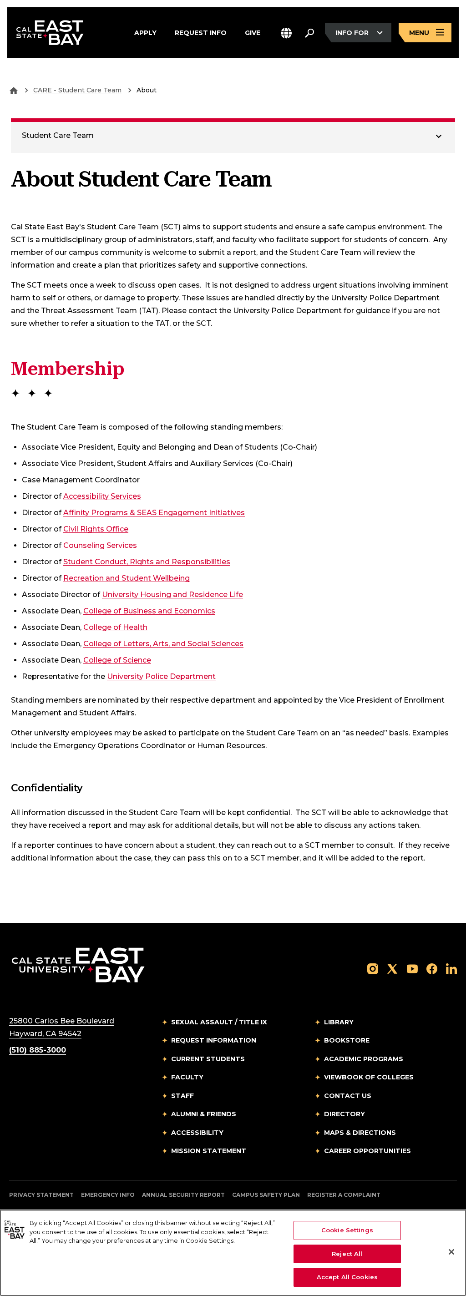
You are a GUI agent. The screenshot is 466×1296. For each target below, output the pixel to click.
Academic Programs (363, 1059)
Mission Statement (208, 1151)
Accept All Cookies (347, 1277)
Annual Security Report (183, 1194)
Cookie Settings (347, 1230)
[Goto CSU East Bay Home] (13, 90)
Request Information (213, 1040)
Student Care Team (58, 135)
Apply (145, 32)
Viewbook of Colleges (369, 1077)
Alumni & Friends (203, 1114)
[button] (286, 33)
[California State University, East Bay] (78, 964)
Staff (182, 1096)
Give (252, 32)
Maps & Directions (360, 1133)
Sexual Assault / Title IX (219, 1022)
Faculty (187, 1077)
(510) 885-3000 (37, 1050)
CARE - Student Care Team (77, 90)
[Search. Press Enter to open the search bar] (309, 33)
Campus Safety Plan (266, 1194)
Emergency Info (108, 1194)
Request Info (201, 32)
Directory (344, 1114)
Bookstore (347, 1040)
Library (339, 1022)
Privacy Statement (41, 1194)
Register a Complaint (343, 1194)
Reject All (347, 1253)
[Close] (451, 1252)
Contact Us (347, 1096)
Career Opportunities (367, 1151)
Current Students (208, 1059)
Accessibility (197, 1133)
